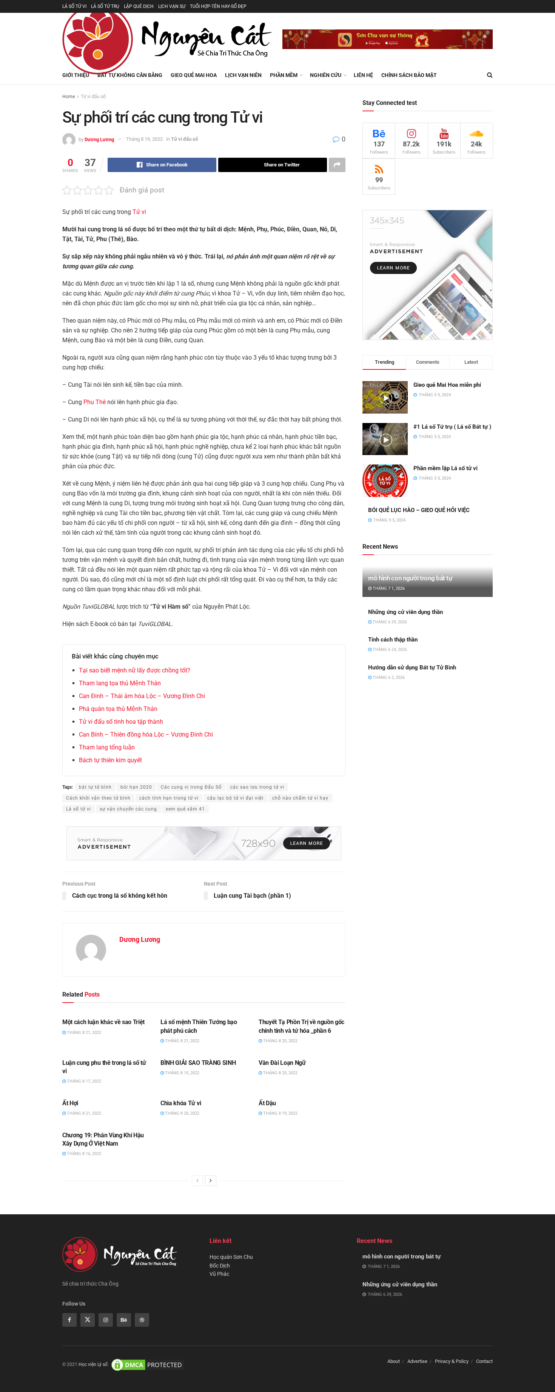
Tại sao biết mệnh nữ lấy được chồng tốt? (134, 670)
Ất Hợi (70, 1103)
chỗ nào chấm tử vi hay (300, 798)
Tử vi (139, 211)
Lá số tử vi (78, 809)
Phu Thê (94, 402)
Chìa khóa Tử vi (180, 1103)
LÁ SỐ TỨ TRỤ (105, 6)
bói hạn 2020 (136, 787)
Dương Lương (99, 139)
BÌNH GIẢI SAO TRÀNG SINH (198, 1062)
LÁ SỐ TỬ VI (74, 6)
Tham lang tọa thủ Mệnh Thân (120, 683)
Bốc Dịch (220, 1266)
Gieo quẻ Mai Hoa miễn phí (447, 384)
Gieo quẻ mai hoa (194, 75)
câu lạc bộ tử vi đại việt (235, 798)
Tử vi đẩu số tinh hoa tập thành (121, 721)
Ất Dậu (267, 1103)
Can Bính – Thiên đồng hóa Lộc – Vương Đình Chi (146, 734)
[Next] (210, 1180)
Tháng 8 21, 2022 (83, 1032)
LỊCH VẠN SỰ (171, 6)
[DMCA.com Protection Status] (147, 1364)
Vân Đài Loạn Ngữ (282, 1062)
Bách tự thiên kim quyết (110, 760)
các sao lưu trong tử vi (257, 787)
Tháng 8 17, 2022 (83, 1081)
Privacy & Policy (452, 1361)
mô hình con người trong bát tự (410, 578)
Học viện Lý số (93, 1364)
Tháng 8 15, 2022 (181, 1073)
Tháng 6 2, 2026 (388, 677)
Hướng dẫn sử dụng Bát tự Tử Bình (412, 667)
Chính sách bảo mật (409, 75)
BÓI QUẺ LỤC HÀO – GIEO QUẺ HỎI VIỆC (419, 510)
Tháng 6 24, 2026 (389, 649)
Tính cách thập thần (393, 639)
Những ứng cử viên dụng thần (405, 612)
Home (68, 96)
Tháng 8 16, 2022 (83, 1153)
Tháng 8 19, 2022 (144, 139)
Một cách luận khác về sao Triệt (103, 1022)
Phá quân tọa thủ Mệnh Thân (118, 708)
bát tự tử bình (95, 787)
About (393, 1361)
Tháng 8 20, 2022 (280, 1040)
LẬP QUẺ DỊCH (139, 6)
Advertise (417, 1361)
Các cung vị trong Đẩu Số (191, 787)
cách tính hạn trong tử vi (169, 798)
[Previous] (197, 1180)
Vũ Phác (219, 1274)
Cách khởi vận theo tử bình (98, 798)
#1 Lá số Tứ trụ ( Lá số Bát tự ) (452, 426)
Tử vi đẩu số (93, 96)
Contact (484, 1361)
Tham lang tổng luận (107, 747)
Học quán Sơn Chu (231, 1257)
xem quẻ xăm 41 (185, 809)
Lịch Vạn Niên (243, 75)
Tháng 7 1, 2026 (388, 588)
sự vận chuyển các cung (128, 809)
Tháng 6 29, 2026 (389, 622)
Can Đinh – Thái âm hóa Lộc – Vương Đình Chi (142, 696)
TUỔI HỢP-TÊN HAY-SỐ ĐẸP (218, 6)
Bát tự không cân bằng (129, 75)
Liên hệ (363, 75)
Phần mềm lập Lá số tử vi (445, 468)
